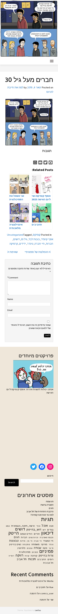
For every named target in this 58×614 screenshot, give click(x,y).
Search (11, 482)
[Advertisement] (29, 430)
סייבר (51, 548)
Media (50, 581)
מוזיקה (44, 544)
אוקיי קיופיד (47, 239)
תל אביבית (48, 563)
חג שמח (49, 502)
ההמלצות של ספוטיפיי (37, 252)
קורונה (34, 556)
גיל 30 (24, 239)
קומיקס (37, 235)
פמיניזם (46, 551)
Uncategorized (15, 235)
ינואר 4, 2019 (34, 88)
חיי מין (30, 541)
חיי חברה (39, 244)
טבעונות (14, 541)
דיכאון (47, 533)
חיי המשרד (48, 541)
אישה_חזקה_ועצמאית (23, 526)
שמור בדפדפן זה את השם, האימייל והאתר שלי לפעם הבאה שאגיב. (31, 327)
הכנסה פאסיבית (46, 537)
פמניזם (35, 552)
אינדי (38, 526)
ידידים (22, 244)
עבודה (37, 548)
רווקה (19, 555)
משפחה (35, 544)
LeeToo (38, 610)
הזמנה (33, 594)
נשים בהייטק (15, 544)
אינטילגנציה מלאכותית (31, 581)
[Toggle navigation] (51, 61)
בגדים (50, 530)
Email (9, 310)
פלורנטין (21, 548)
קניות (27, 556)
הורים (37, 534)
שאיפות (13, 252)
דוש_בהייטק (33, 529)
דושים (16, 239)
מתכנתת (26, 544)
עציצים (30, 548)
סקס (45, 548)
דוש (44, 530)
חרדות (23, 541)
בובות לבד (34, 239)
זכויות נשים (33, 537)
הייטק (13, 533)
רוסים (51, 559)
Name (10, 299)
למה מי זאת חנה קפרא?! (42, 515)
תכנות (32, 559)
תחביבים (41, 559)
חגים (51, 508)
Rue (51, 587)
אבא (51, 526)
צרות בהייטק (46, 556)
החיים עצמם (26, 534)
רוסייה (11, 556)
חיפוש (50, 476)
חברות (49, 244)
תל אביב (22, 559)
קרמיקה (14, 244)
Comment (13, 277)
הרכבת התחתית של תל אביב (39, 512)
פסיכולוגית (24, 552)
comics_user (46, 594)
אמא (8, 526)
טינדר (30, 244)
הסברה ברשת (47, 505)
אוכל (45, 526)
